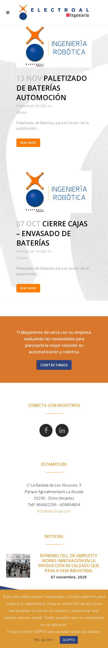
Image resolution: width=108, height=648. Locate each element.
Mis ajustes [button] (43, 639)
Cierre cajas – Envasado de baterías (52, 233)
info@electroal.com (54, 511)
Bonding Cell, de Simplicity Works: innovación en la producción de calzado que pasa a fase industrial (68, 563)
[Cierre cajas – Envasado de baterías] (54, 192)
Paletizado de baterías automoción (51, 87)
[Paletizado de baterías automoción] (54, 46)
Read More (28, 142)
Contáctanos (54, 365)
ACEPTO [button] (69, 639)
